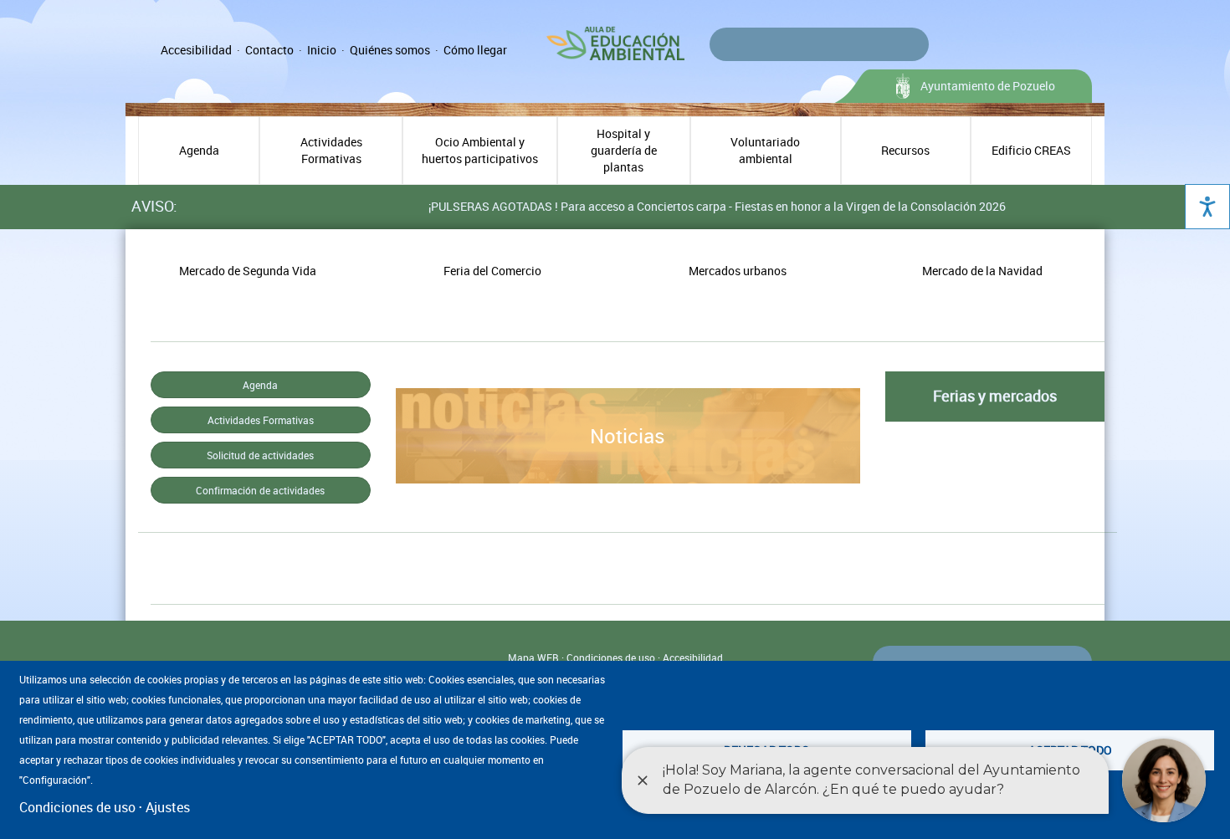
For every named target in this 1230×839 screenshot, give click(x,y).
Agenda (199, 150)
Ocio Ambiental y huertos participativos (480, 150)
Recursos (905, 150)
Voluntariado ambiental (765, 150)
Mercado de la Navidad (982, 271)
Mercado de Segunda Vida (247, 271)
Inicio (321, 50)
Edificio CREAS (1031, 150)
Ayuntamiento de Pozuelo (987, 86)
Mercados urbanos (738, 271)
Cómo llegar (475, 50)
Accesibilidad (196, 50)
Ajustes (168, 807)
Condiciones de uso (610, 657)
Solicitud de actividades (260, 455)
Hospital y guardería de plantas (624, 150)
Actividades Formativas (331, 150)
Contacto (269, 50)
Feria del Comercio (492, 271)
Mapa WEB (533, 657)
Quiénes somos (390, 50)
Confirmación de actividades (260, 490)
